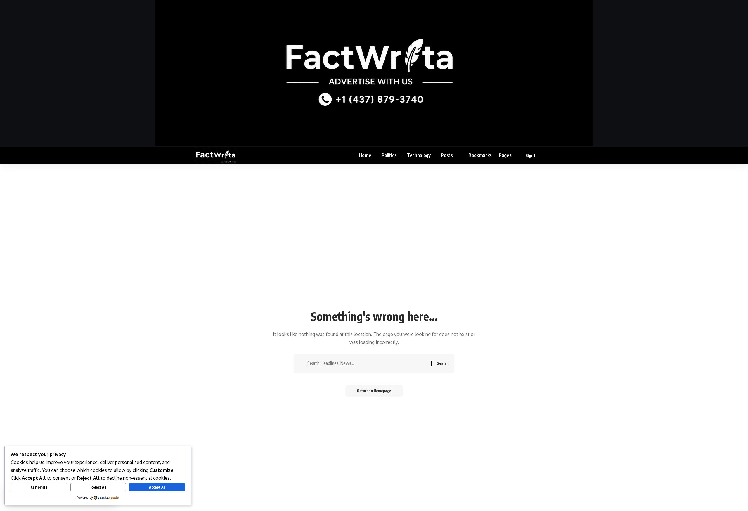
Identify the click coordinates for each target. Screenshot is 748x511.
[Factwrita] (215, 155)
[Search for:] (367, 363)
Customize (39, 487)
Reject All (98, 487)
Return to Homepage (374, 391)
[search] (551, 155)
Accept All (157, 487)
